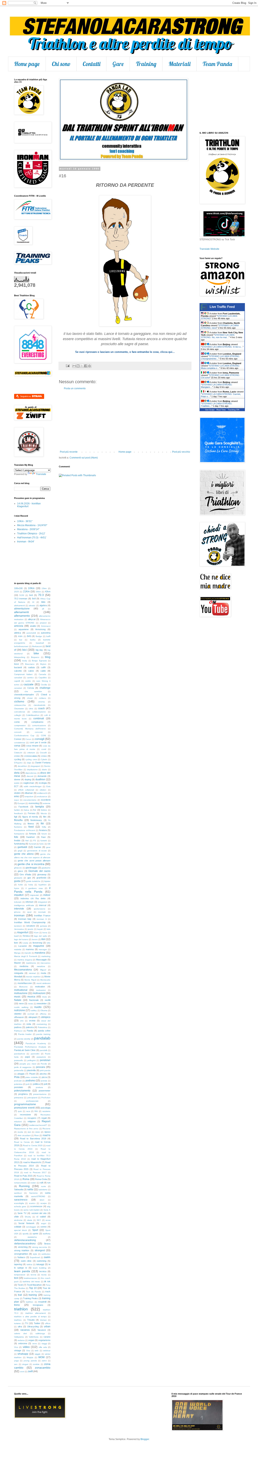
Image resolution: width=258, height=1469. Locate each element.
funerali (32, 844)
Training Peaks (30, 1298)
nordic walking (21, 1007)
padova (17, 1027)
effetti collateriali (26, 790)
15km (44, 588)
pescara (40, 1067)
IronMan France (42, 915)
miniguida (18, 973)
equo (16, 800)
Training (146, 63)
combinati (38, 718)
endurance (42, 796)
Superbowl (35, 1257)
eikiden (43, 790)
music (17, 996)
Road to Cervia (22, 1142)
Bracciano (29, 664)
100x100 (18, 588)
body (24, 661)
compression (20, 725)
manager (43, 949)
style (35, 1254)
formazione (19, 834)
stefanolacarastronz (25, 1243)
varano (47, 1337)
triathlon (21, 1309)
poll (45, 1084)
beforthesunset (21, 646)
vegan (31, 1340)
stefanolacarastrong (25, 1240)
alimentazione (22, 608)
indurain (18, 902)
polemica (18, 1084)
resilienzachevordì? (38, 1125)
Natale (17, 1000)
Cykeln (44, 759)
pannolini (35, 1054)
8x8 (34, 598)
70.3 (41, 595)
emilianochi (42, 793)
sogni (43, 1223)
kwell (16, 936)
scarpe (44, 1203)
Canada (42, 674)
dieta (17, 772)
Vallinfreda (33, 1337)
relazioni (18, 1121)
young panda (30, 1361)
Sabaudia (18, 1189)
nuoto (38, 1007)
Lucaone (22, 946)
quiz (20, 1111)
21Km (26, 591)
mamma (30, 949)
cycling (17, 759)
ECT (16, 786)
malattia (17, 949)
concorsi (39, 732)
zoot (22, 1371)
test (16, 1278)
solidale (17, 1226)
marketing (45, 956)
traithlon (29, 1302)
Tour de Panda (33, 1291)
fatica (26, 810)
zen (16, 1364)
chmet (30, 698)
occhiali (30, 1014)
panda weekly (23, 1039)
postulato (18, 1087)
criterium (31, 753)
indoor (46, 895)
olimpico (45, 1017)
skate (29, 1220)
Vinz (28, 1350)
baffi (48, 636)
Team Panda (217, 63)
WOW (41, 1357)
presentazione (40, 1094)
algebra (43, 605)
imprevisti (34, 895)
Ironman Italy (24, 919)
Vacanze (41, 1330)
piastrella (31, 1070)
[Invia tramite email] (74, 366)
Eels (48, 786)
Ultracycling (33, 1326)
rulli (41, 1182)
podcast (18, 1081)
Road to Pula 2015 (23, 1176)
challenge (45, 687)
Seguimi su (25, 396)
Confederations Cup (24, 735)
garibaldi (22, 847)
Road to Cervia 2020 (32, 1145)
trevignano (38, 1305)
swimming (41, 1261)
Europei (21, 803)
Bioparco (35, 657)
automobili (31, 633)
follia (44, 827)
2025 (16, 591)
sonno (44, 1226)
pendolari (45, 1060)
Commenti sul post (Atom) (84, 457)
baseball (40, 643)
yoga (16, 1361)
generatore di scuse (37, 851)
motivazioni (39, 993)
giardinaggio (31, 867)
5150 (21, 595)
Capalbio (42, 677)
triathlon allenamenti (35, 1313)
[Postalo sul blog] (78, 366)
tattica (29, 1264)
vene (34, 1343)
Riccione (46, 1128)
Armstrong (40, 629)
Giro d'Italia (25, 874)
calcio (31, 671)
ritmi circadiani (24, 1135)
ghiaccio (18, 868)
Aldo (43, 602)
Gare (118, 63)
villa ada (43, 1347)
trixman (43, 1320)
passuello (18, 1060)
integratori (42, 902)
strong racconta (39, 1247)
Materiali (179, 63)
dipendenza (30, 773)
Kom (36, 932)
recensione (25, 1114)
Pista (17, 1077)
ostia (28, 1024)
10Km (31, 588)
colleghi (17, 715)
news (30, 1003)
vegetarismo (44, 1340)
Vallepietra (19, 1337)
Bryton (43, 664)
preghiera (23, 1094)
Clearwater (19, 708)
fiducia (44, 813)
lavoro (35, 939)
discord (30, 776)
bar (20, 640)
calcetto (18, 671)
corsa (17, 745)
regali (44, 1118)
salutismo (43, 1189)
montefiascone (25, 983)
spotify (26, 1234)
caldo (43, 671)
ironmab (42, 912)
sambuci (18, 1193)
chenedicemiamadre (24, 694)
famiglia (39, 806)
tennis (33, 1275)
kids (48, 929)
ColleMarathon (33, 715)
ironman (19, 915)
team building (39, 1268)
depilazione (32, 769)
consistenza (19, 742)
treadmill (42, 1302)
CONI (43, 735)
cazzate (28, 684)
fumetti (44, 840)
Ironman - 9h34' (25, 541)
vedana (21, 1340)
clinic (31, 708)
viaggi (44, 1343)
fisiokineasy (36, 820)
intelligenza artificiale (24, 905)
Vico (16, 1347)
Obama (44, 1010)
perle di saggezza (22, 1067)
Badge (39, 636)
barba (32, 640)
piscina (43, 1074)
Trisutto (31, 1320)
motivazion (41, 990)
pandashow (19, 1054)
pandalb (43, 1050)
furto (42, 844)
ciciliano (42, 698)
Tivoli (20, 1285)
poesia (44, 1081)
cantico (30, 677)
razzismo (46, 1111)
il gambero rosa (34, 888)
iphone (17, 912)
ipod (29, 912)
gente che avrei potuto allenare (34, 860)
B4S (29, 636)
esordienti (45, 800)
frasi (43, 837)
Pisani (32, 1074)
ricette (20, 1132)
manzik (27, 953)
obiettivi (17, 1014)
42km (47, 591)
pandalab (42, 1038)
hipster (47, 881)
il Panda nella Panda (32, 889)
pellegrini (31, 1060)
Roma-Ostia (41, 1179)
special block (20, 1230)
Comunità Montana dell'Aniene (30, 729)
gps (29, 877)
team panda (22, 1271)
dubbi (16, 783)
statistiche (32, 1237)
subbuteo (46, 1254)
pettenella (18, 1070)
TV (26, 1323)
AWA (20, 636)
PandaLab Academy (36, 1043)
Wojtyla (30, 1357)
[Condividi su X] (82, 366)
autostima (45, 633)
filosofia (18, 820)
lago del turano (21, 939)
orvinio (32, 1020)
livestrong (37, 942)
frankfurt (30, 837)
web (36, 1350)
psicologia (45, 1108)
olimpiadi (32, 1017)
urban (47, 1326)
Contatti (91, 63)
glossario (18, 878)
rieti (29, 1132)
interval (42, 905)
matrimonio (31, 963)
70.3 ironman (20, 598)
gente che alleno (24, 854)
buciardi (18, 667)
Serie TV (22, 1213)
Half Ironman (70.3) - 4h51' (31, 537)
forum (44, 834)
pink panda (45, 1070)
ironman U (42, 919)
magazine (38, 946)
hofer (20, 885)
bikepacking (19, 657)
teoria (44, 1275)
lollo (48, 943)
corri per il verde (38, 742)
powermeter (44, 1090)
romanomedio (20, 1183)
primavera (18, 1097)
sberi (42, 1200)
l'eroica (26, 936)
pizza (44, 1077)
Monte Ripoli (30, 980)
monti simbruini (43, 983)
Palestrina (42, 1027)
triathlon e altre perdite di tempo (30, 1316)
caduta (31, 667)
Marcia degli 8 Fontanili (25, 956)
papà (27, 1057)
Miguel (43, 970)
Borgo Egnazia (39, 661)
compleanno (37, 722)
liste (16, 942)
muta (44, 997)
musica (31, 996)
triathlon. (18, 1320)
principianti (32, 1097)
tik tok (47, 1281)
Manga (17, 953)
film (44, 817)
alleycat (31, 619)
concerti (17, 732)
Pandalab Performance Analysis (30, 1047)
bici (24, 649)
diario (44, 769)
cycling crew (31, 759)
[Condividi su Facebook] (86, 366)
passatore (41, 1057)
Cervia (30, 688)
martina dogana (24, 960)
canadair (18, 677)
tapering (18, 1264)
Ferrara (31, 813)
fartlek (17, 810)
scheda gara (20, 1206)
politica (36, 1084)
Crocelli (43, 753)
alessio (32, 605)
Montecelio (45, 980)
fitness (31, 823)
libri (43, 939)
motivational (20, 990)
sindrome (18, 1220)
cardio (28, 681)
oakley (34, 1010)
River (36, 1135)
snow (48, 1220)
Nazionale (34, 1000)
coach (41, 708)
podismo (30, 1080)
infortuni (29, 902)
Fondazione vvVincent (24, 830)
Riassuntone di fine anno (26, 1128)
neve (21, 1003)
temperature (19, 1275)
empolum (29, 796)
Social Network (26, 1223)
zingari (25, 1364)
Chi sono (61, 63)
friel (27, 840)
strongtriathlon (21, 1254)
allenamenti (21, 612)
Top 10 (33, 1288)
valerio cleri (20, 1333)
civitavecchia (20, 705)
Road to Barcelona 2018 (33, 1138)
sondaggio (31, 1227)
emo (16, 796)
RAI (36, 1111)
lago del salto (40, 936)
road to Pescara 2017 (35, 1172)
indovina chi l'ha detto (33, 898)
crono (17, 756)
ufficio (47, 1323)
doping (28, 779)
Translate (41, 474)
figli (15, 817)
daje (29, 763)
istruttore (30, 926)
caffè (43, 667)
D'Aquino (18, 763)
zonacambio (42, 1367)
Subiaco (21, 1257)
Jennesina (19, 929)
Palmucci (18, 1031)
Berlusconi (37, 646)
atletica (17, 633)
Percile (44, 1064)
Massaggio (41, 959)
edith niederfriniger (33, 786)
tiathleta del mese (31, 1281)
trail (20, 1295)
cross (44, 756)
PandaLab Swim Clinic (25, 1050)
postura (39, 1087)
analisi (33, 626)
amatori (43, 623)
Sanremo (33, 1193)
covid (43, 749)
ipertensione (39, 909)
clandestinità (39, 705)
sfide (16, 1216)
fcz (34, 810)
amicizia (18, 626)
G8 (49, 844)
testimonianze (30, 1278)
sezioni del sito (39, 1213)
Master (17, 963)
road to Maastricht (32, 1162)
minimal (32, 973)
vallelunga (40, 1333)
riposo (47, 1132)
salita (30, 1189)
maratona (40, 952)
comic (17, 722)
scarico (32, 1203)
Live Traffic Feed (222, 307)
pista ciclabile (31, 1077)
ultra (20, 1326)
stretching (23, 1247)
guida (17, 881)
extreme (46, 803)
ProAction (45, 1097)
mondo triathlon (33, 977)
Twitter (37, 1323)
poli (27, 1084)
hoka (30, 885)
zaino (44, 1361)
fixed (31, 826)
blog (47, 657)
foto (16, 837)
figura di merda (30, 817)
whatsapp (23, 1353)
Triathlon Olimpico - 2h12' (31, 533)
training (33, 1295)
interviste (19, 908)
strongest (40, 1250)
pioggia (21, 1074)
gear (48, 847)
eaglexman (28, 783)
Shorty (28, 1217)
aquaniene (24, 629)
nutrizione (19, 1010)
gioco (20, 871)
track (47, 1291)
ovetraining (41, 1024)
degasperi (35, 766)
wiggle (38, 1354)
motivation (40, 986)
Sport (35, 1230)
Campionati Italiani (23, 674)
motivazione (20, 993)
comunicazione (39, 725)
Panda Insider (25, 1034)
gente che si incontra (31, 864)
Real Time (221, 410)
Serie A (47, 1210)
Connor (17, 739)
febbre (44, 810)
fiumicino (18, 827)
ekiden (17, 793)
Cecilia (44, 684)
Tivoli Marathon (34, 1285)
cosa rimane (32, 745)
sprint (35, 1233)
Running (24, 1186)
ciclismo (19, 701)
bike (36, 653)
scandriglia (19, 1203)
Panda (30, 1030)
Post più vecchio (181, 451)
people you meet (28, 1064)
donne (17, 779)
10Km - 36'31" (24, 521)
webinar (46, 1350)
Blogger (144, 1439)
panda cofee (44, 1030)
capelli (17, 681)
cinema (41, 702)
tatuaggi (40, 1264)
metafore (41, 966)
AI (33, 602)
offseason (19, 1017)
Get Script (209, 410)
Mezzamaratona (23, 969)
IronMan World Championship (30, 922)
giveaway (42, 874)
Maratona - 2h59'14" (28, 529)
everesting (34, 803)
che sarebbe (33, 691)
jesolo (30, 929)
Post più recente (69, 451)
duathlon (40, 779)
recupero (31, 1118)
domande (42, 776)
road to (46, 1135)
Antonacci (45, 626)
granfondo (41, 877)
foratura (43, 830)
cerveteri (18, 688)
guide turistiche (33, 881)
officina (43, 1014)
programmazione (25, 1104)
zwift (30, 1371)
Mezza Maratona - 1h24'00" (32, 525)
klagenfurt (22, 932)
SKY (39, 1220)
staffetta (46, 1234)
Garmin (37, 847)
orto (22, 1021)
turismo (17, 1323)
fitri (42, 823)
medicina (24, 966)
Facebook (23, 806)
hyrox (16, 888)
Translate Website (209, 249)
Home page (27, 63)
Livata (25, 943)
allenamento (22, 615)
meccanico (45, 963)
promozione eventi (24, 1107)
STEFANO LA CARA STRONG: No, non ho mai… (217, 336)
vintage (17, 1350)
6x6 (31, 595)
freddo (17, 840)
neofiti (47, 1000)
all (43, 609)
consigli (39, 738)
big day (39, 650)
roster (33, 1183)
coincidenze (19, 712)
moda (43, 973)
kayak (40, 929)
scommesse (36, 1206)
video (26, 1346)
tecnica (42, 1271)
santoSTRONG (38, 1196)
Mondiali (18, 976)
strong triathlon (21, 1250)
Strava (47, 1243)
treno (17, 1305)
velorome (22, 1343)
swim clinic (26, 1261)
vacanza (25, 1330)
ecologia (43, 783)
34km (38, 591)
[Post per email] (67, 365)
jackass (43, 926)
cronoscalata (30, 756)
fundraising (19, 843)
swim (47, 1257)
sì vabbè (41, 1216)
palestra (30, 1027)
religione (32, 1121)
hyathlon (42, 885)
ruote (43, 1186)
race (28, 1111)
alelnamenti (19, 605)
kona (45, 932)
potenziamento (22, 1090)
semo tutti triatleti (32, 1210)
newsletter (42, 1003)
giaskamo (46, 868)
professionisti (32, 1101)
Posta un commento (75, 388)
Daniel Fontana (42, 762)
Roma (26, 1179)
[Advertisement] (125, 420)
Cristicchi (18, 753)
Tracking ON (233, 410)
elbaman (29, 793)
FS (34, 840)
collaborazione (39, 712)
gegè (20, 851)
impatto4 (19, 895)
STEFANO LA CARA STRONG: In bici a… (222, 347)
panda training (43, 1034)
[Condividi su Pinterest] (89, 366)
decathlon (22, 766)
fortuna (32, 833)
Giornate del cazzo (39, 871)
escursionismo (29, 800)
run (48, 1182)
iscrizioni (18, 926)
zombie (36, 1364)
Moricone (23, 987)
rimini (37, 1132)
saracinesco (20, 1199)
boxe (16, 664)
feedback (18, 813)
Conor (28, 739)
